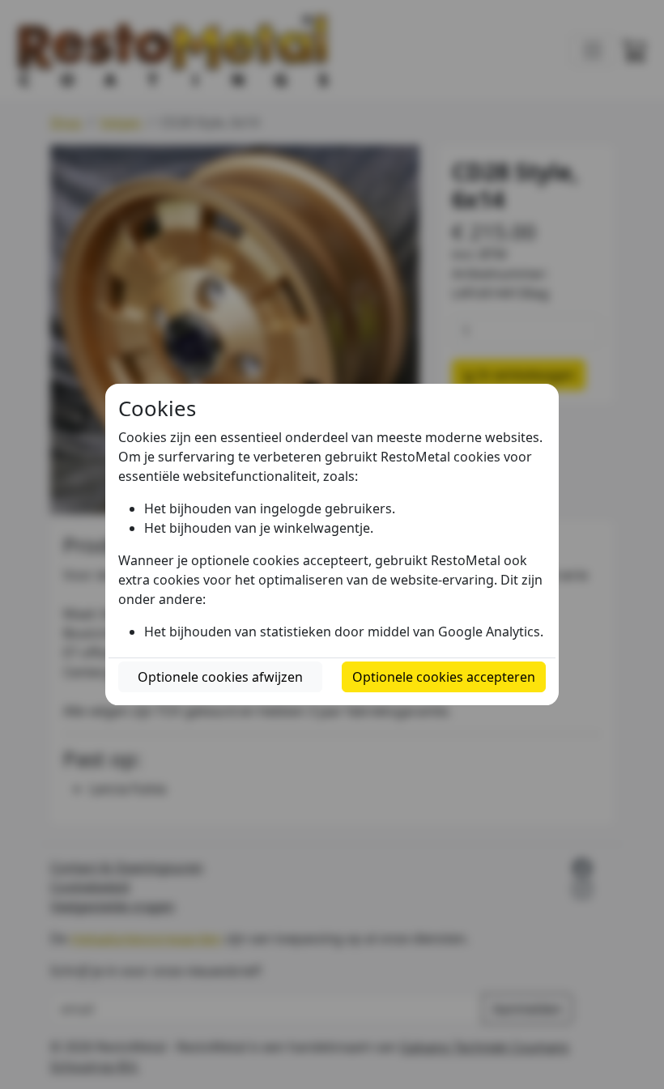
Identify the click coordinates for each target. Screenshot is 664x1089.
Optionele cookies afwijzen (220, 677)
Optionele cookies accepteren (443, 677)
